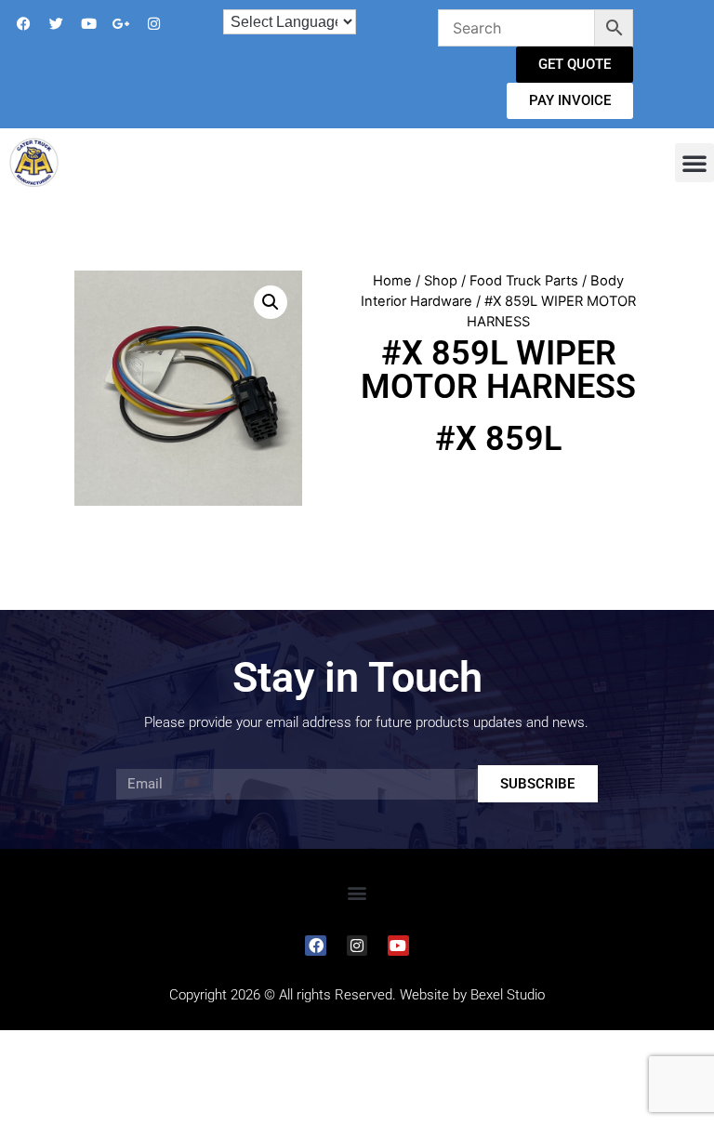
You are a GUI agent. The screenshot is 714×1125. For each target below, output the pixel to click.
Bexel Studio (507, 994)
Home (392, 280)
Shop (440, 280)
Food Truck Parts (523, 280)
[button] (694, 162)
